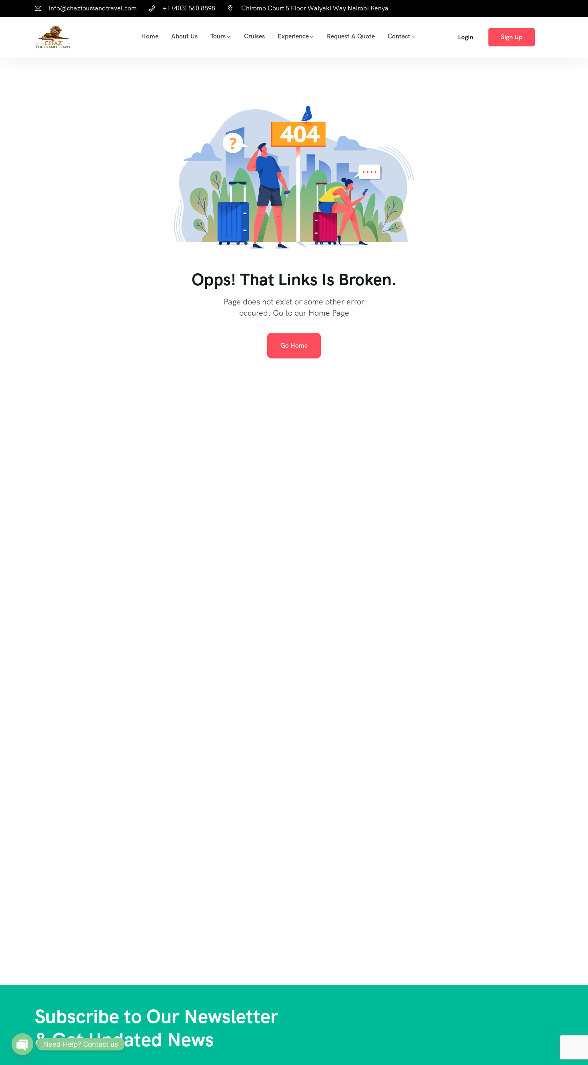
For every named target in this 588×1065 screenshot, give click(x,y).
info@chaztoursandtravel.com (93, 8)
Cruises (254, 36)
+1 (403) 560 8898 (189, 8)
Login (465, 37)
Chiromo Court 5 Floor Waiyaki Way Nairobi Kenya (314, 8)
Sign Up (511, 37)
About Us (184, 36)
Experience (293, 36)
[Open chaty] (22, 1044)
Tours (218, 36)
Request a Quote (351, 36)
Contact (399, 36)
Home (149, 36)
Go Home (294, 345)
